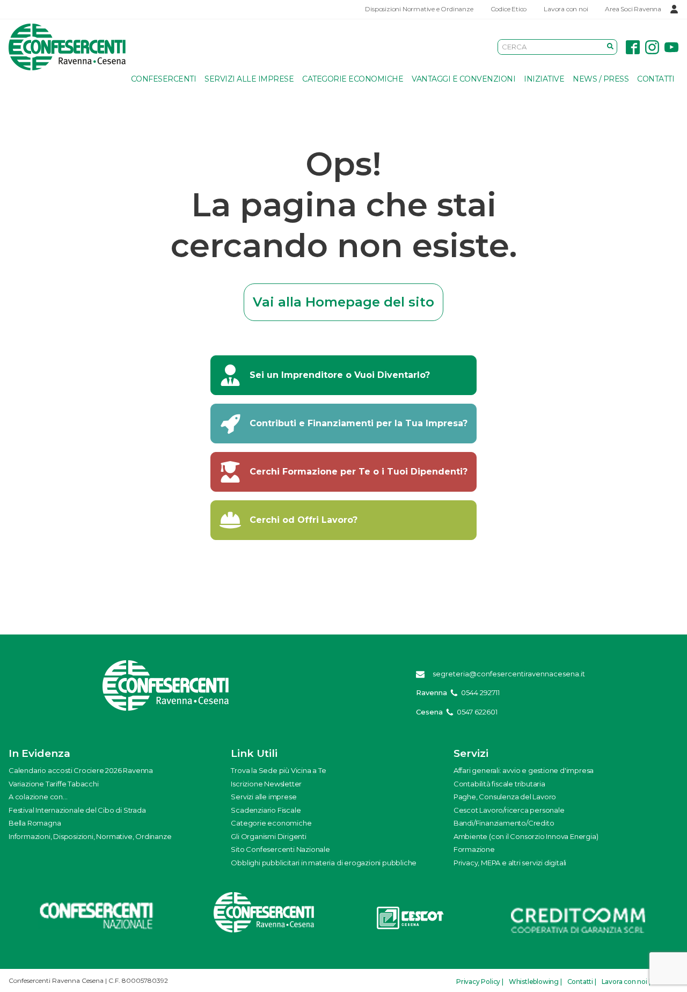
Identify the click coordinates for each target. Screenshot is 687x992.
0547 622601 (477, 711)
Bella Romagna (35, 823)
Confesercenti (163, 79)
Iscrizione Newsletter (266, 783)
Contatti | (581, 982)
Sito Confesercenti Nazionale (280, 849)
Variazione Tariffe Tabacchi (54, 783)
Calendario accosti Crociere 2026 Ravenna (81, 770)
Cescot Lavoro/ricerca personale (509, 810)
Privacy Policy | (479, 982)
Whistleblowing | (535, 982)
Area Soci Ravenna (633, 9)
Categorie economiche (352, 79)
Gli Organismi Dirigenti (268, 836)
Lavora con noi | (626, 982)
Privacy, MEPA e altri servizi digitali (510, 862)
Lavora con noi (566, 9)
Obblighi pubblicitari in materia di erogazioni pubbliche (323, 862)
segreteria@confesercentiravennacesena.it (509, 673)
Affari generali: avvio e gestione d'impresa (524, 770)
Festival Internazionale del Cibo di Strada (77, 810)
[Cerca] (610, 46)
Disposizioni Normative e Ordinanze (419, 9)
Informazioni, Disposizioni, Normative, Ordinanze (90, 836)
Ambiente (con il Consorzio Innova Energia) (526, 836)
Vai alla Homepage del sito (343, 302)
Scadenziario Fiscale (266, 810)
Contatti (655, 79)
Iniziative (544, 79)
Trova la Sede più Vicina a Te (278, 770)
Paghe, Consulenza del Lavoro (505, 796)
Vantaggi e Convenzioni (463, 79)
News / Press (600, 79)
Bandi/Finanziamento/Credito (504, 823)
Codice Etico (509, 9)
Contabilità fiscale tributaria (499, 783)
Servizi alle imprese (249, 79)
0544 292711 (480, 692)
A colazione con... (38, 796)
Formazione (474, 849)
